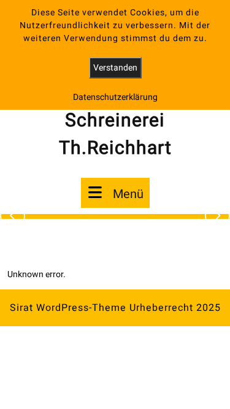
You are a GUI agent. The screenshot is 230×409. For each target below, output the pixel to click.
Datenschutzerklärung (115, 97)
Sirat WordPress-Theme (68, 307)
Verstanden (115, 67)
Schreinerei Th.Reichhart (115, 134)
